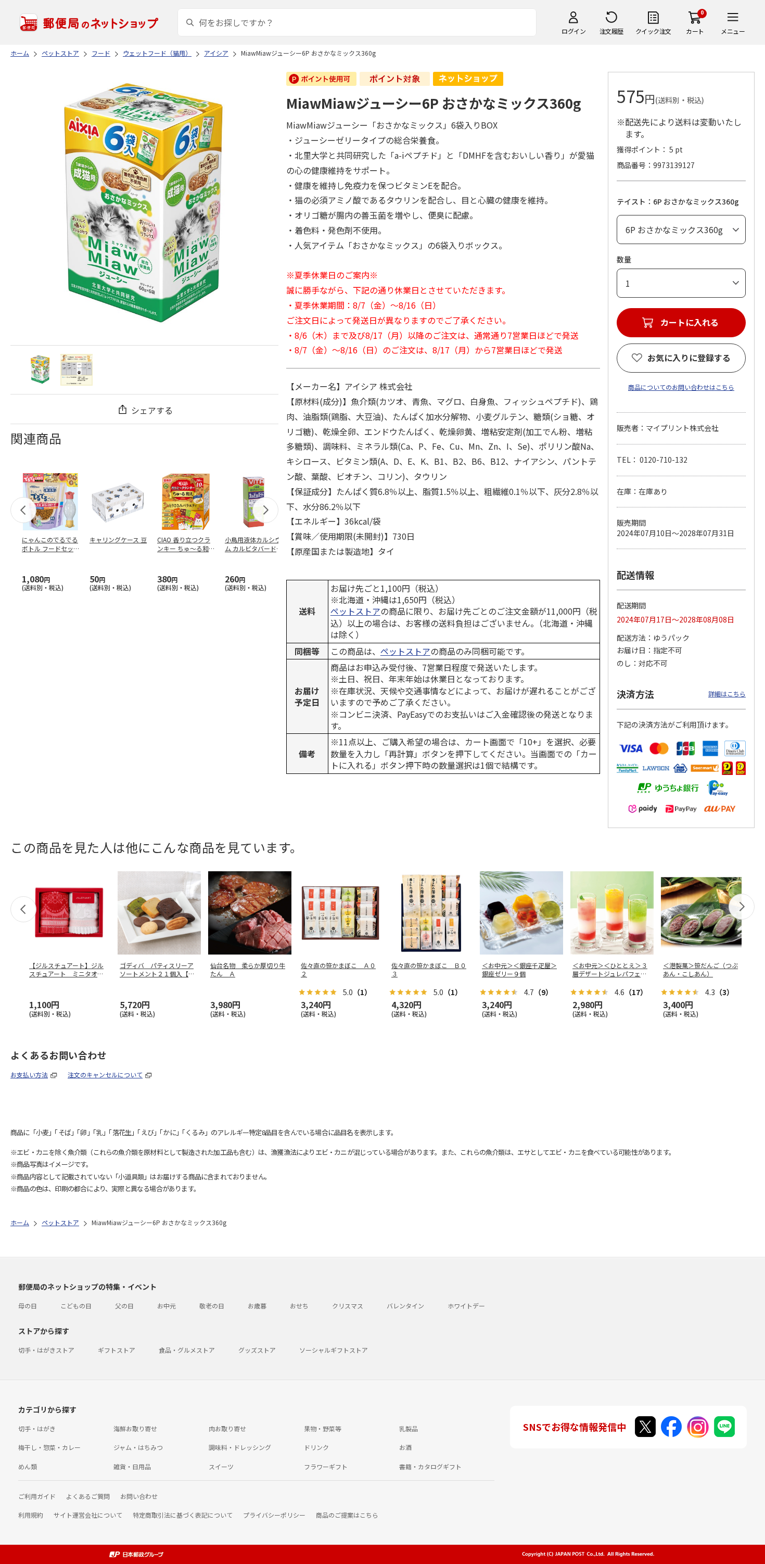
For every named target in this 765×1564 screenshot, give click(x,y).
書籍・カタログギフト (430, 1466)
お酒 (405, 1447)
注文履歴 (611, 31)
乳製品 (408, 1428)
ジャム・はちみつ (138, 1447)
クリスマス (347, 1305)
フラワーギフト (326, 1466)
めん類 (27, 1466)
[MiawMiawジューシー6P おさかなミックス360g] (40, 370)
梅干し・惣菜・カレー (49, 1447)
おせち (299, 1305)
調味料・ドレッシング (240, 1447)
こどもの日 (76, 1305)
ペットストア (355, 611)
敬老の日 (211, 1305)
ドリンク (316, 1447)
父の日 (124, 1305)
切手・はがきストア (46, 1349)
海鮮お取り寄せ (135, 1428)
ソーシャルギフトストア (333, 1349)
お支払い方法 (29, 1074)
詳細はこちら (727, 693)
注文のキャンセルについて (105, 1074)
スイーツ (221, 1466)
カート (695, 31)
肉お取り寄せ (227, 1428)
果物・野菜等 (322, 1428)
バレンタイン (405, 1305)
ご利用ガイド (37, 1496)
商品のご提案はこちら (347, 1514)
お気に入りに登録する (689, 357)
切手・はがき (37, 1428)
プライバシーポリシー (274, 1514)
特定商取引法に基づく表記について (183, 1514)
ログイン (573, 31)
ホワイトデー (466, 1305)
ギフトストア (116, 1349)
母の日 (27, 1305)
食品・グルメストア (187, 1349)
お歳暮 (257, 1305)
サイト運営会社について (88, 1514)
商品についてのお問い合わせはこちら (681, 387)
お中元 (166, 1305)
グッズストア (257, 1349)
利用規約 (30, 1514)
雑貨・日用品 (132, 1466)
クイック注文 (653, 31)
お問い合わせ (139, 1496)
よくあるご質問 (88, 1496)
